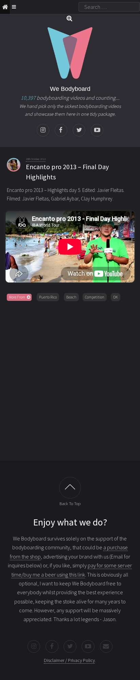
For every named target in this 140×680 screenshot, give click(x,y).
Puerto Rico (48, 297)
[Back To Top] (70, 488)
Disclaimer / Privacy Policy (69, 660)
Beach (71, 297)
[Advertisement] (70, 379)
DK (115, 297)
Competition (94, 297)
